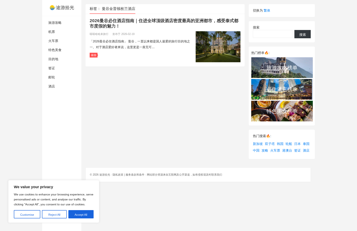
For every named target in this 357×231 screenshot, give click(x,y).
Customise (27, 214)
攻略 (265, 150)
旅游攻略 (55, 22)
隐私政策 (118, 174)
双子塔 (270, 144)
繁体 (267, 10)
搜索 (256, 27)
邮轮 (51, 77)
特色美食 (55, 50)
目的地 (53, 59)
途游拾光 (65, 7)
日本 (297, 144)
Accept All (81, 214)
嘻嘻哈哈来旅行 (99, 34)
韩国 (280, 144)
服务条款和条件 (135, 174)
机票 (51, 32)
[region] (53, 201)
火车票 (53, 41)
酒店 (51, 86)
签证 (51, 68)
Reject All (54, 214)
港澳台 (287, 150)
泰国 (93, 55)
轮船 (289, 144)
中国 (256, 150)
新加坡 (258, 144)
